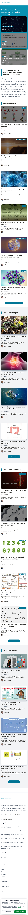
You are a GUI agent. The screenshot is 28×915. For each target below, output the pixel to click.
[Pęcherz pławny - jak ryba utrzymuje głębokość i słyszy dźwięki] (14, 396)
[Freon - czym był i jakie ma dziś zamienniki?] (14, 661)
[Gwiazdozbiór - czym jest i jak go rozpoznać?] (14, 24)
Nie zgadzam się (8, 911)
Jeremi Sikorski (7, 382)
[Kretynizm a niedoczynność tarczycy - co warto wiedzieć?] (14, 361)
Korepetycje (3, 874)
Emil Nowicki (6, 417)
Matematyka (4, 884)
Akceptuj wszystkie (20, 911)
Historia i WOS (4, 881)
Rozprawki (3, 871)
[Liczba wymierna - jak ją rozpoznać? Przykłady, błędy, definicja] (14, 547)
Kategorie (4, 864)
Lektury (2, 889)
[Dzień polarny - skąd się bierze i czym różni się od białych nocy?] (14, 146)
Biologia (3, 879)
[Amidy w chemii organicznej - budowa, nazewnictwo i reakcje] (14, 725)
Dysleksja (3, 876)
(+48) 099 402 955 (7, 817)
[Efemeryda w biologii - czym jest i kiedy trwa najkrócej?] (14, 325)
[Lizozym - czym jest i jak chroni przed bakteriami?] (14, 278)
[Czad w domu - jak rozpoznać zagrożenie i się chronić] (14, 693)
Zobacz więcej (14, 456)
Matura (2, 866)
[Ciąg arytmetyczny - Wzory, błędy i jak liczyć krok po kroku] (14, 614)
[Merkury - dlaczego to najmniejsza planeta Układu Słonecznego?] (14, 245)
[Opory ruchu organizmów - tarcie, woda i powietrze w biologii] (14, 40)
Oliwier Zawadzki (7, 346)
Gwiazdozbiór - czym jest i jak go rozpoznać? (12, 28)
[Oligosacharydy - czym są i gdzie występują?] (14, 57)
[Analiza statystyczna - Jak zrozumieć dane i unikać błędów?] (14, 513)
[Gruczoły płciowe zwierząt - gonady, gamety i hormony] (14, 179)
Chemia (2, 891)
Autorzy (3, 852)
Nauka (2, 869)
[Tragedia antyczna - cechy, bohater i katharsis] (14, 212)
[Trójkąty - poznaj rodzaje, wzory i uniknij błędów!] (14, 581)
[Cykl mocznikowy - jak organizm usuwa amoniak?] (14, 114)
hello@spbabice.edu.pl (8, 819)
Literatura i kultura (5, 886)
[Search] (25, 2)
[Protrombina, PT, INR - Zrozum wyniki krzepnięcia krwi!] (14, 480)
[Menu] (23, 2)
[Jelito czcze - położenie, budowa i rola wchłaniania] (14, 431)
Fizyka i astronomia (5, 894)
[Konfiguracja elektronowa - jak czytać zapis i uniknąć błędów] (14, 757)
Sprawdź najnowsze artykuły (14, 302)
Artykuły (3, 823)
